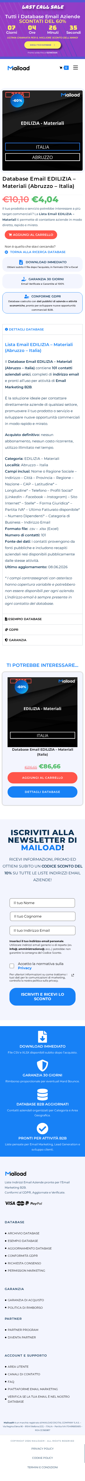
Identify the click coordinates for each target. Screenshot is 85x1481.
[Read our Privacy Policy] (73, 975)
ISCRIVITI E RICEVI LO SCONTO (42, 996)
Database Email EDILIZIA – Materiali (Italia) (42, 752)
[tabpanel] (42, 474)
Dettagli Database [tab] (26, 329)
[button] (31, 234)
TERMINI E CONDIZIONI (42, 1467)
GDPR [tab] (13, 629)
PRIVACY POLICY (42, 1448)
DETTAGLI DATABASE (42, 792)
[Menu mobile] (74, 67)
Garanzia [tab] (17, 640)
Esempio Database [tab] (24, 619)
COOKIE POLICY (42, 1458)
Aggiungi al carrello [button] (42, 777)
